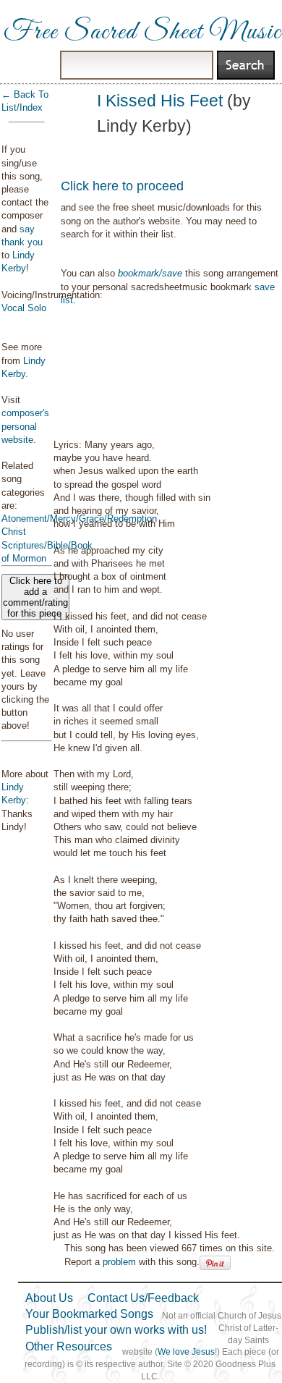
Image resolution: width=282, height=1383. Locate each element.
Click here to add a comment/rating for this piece (35, 597)
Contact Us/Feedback (143, 1298)
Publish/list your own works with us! (116, 1330)
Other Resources (68, 1346)
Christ (13, 531)
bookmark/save (150, 273)
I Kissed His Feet (160, 100)
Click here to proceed (122, 186)
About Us (49, 1298)
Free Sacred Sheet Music (142, 32)
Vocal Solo (23, 308)
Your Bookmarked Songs (89, 1314)
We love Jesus (186, 1352)
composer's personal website (25, 425)
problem (119, 1261)
